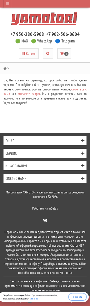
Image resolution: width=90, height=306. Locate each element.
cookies (34, 298)
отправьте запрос (29, 93)
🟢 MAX (21, 41)
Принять (77, 296)
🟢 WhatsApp (41, 41)
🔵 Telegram (65, 41)
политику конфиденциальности (40, 285)
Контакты (66, 272)
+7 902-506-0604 (63, 34)
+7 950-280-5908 (27, 34)
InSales (53, 208)
